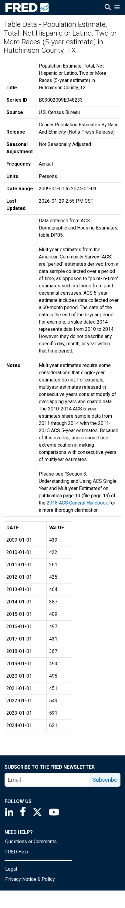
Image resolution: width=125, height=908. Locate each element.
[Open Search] (107, 8)
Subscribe (105, 780)
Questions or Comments (31, 841)
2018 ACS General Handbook (77, 503)
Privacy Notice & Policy (30, 879)
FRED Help (16, 852)
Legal (11, 869)
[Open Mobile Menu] (117, 8)
